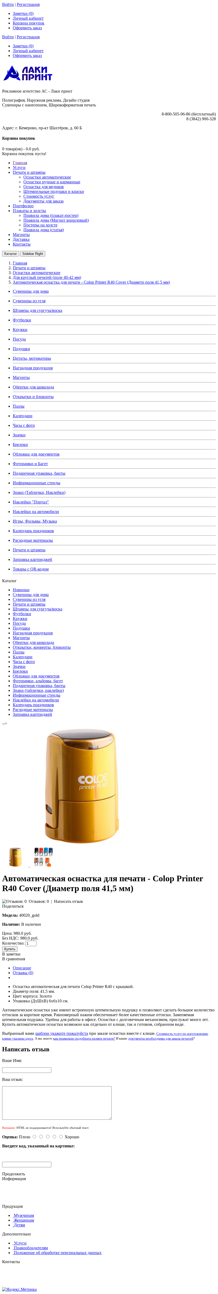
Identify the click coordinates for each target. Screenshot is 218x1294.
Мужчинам (24, 1215)
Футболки (22, 320)
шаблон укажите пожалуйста (61, 1033)
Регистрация (28, 4)
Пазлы (18, 406)
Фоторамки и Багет (30, 463)
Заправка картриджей (32, 559)
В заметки (11, 954)
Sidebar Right (32, 254)
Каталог (10, 254)
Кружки (20, 329)
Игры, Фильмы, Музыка (35, 521)
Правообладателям (31, 1248)
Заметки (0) (23, 13)
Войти (8, 4)
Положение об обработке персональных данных (58, 1252)
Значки (19, 435)
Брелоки (20, 444)
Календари (22, 416)
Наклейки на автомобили (36, 511)
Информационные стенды (36, 483)
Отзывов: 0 (39, 901)
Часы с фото (24, 425)
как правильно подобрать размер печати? (84, 1038)
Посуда (19, 339)
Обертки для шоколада (33, 387)
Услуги (20, 1243)
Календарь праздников (33, 530)
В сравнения (13, 959)
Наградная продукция (33, 368)
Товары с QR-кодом (31, 569)
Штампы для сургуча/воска (37, 310)
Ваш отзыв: (12, 1079)
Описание (22, 968)
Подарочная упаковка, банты (39, 473)
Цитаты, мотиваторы (32, 358)
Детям (19, 1225)
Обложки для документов (36, 454)
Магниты (21, 377)
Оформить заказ (27, 28)
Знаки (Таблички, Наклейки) (39, 492)
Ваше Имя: (12, 1060)
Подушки (21, 348)
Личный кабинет (28, 18)
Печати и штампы (29, 550)
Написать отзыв (68, 901)
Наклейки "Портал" (31, 502)
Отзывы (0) (23, 972)
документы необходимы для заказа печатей (160, 1038)
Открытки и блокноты (33, 396)
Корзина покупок (28, 23)
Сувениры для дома (31, 291)
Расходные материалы (33, 540)
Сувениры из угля (29, 301)
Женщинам (24, 1220)
